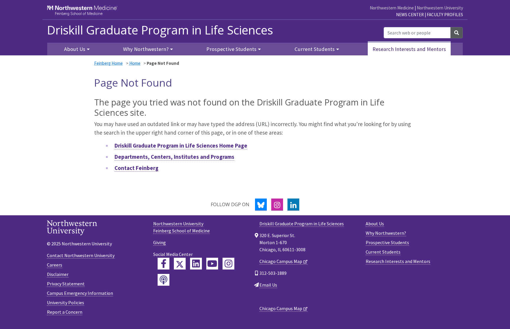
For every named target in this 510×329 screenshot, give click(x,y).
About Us (375, 224)
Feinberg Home (108, 63)
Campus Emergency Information (80, 293)
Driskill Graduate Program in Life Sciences (160, 30)
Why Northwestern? (386, 233)
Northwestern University (440, 8)
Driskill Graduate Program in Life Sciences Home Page (181, 145)
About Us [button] (74, 49)
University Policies (65, 302)
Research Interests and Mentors (409, 49)
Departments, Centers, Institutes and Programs (174, 156)
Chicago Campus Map (280, 261)
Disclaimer (57, 274)
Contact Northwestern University (81, 255)
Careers (54, 265)
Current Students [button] (315, 49)
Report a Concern (64, 312)
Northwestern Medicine (392, 8)
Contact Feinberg (136, 167)
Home (134, 63)
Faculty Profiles (445, 14)
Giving (159, 242)
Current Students (383, 252)
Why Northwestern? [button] (146, 49)
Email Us (268, 285)
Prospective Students (387, 242)
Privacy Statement (66, 284)
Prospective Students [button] (231, 49)
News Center (410, 14)
